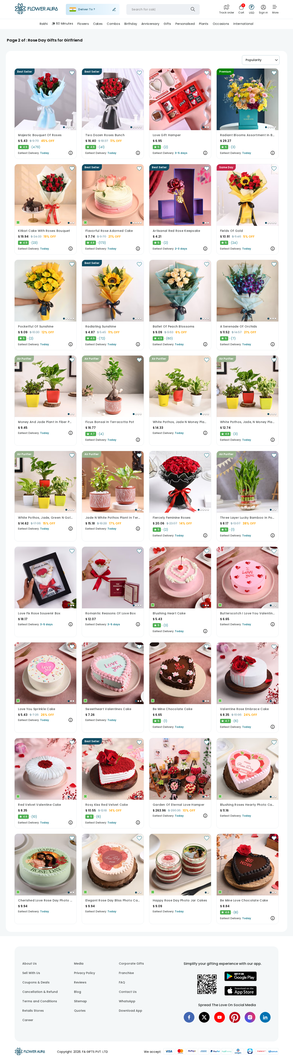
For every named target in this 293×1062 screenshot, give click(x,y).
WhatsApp (127, 1001)
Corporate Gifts (131, 963)
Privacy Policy (84, 973)
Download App (130, 1010)
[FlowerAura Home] (36, 9)
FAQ (122, 982)
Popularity (253, 60)
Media (78, 963)
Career (27, 1020)
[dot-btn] (64, 127)
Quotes (80, 1010)
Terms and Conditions (39, 1001)
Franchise (126, 973)
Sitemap (80, 1001)
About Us (29, 963)
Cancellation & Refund (40, 992)
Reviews (80, 982)
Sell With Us (31, 973)
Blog (77, 992)
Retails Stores (33, 1010)
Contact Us (128, 992)
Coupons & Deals (36, 982)
